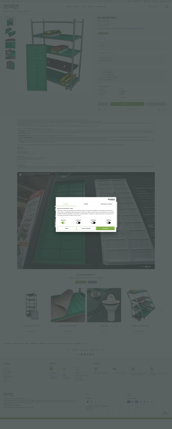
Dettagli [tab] (86, 204)
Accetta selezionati (86, 228)
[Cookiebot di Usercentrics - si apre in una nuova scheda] (109, 200)
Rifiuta (66, 228)
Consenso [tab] (65, 204)
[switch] (78, 223)
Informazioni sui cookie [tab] (106, 204)
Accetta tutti (105, 228)
